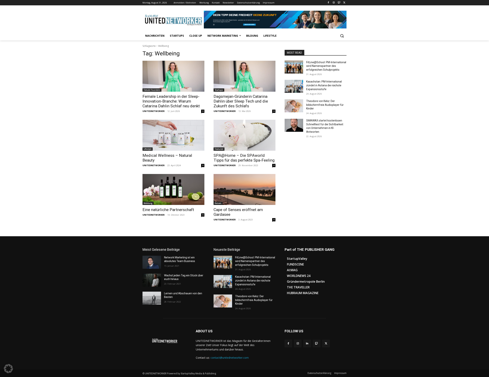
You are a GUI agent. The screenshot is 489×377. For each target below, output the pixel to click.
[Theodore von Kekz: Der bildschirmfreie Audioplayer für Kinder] (294, 105)
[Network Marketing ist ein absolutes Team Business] (151, 262)
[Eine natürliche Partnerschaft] (173, 189)
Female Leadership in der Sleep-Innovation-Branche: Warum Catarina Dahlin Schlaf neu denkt (171, 101)
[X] (344, 3)
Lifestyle (147, 149)
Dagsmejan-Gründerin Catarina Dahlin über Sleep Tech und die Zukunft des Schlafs (241, 101)
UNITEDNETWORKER (153, 111)
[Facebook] (328, 3)
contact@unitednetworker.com (229, 357)
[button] (342, 35)
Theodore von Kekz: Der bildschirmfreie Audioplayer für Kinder (325, 105)
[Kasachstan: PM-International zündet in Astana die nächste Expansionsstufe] (294, 86)
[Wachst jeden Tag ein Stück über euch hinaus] (151, 280)
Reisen (218, 203)
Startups (219, 90)
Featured (219, 149)
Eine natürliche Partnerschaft (168, 209)
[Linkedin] (307, 343)
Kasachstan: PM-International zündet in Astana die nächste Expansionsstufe (324, 85)
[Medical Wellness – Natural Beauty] (173, 135)
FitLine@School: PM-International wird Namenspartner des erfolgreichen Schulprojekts (326, 66)
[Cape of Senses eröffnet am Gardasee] (244, 189)
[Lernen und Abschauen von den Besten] (151, 298)
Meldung (148, 203)
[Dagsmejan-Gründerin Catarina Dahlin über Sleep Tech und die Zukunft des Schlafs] (244, 76)
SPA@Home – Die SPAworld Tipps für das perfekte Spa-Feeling (244, 158)
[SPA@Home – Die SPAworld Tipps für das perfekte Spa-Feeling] (244, 135)
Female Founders (152, 90)
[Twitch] (339, 3)
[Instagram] (334, 3)
